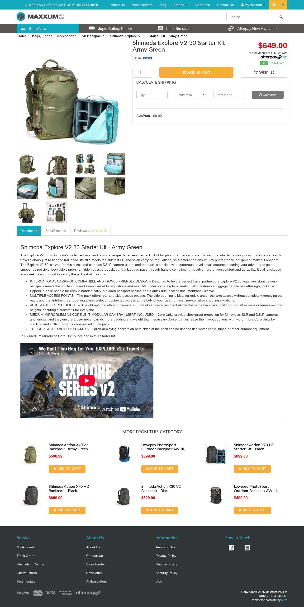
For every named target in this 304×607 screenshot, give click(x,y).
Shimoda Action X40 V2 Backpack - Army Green (68, 447)
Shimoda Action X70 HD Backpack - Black (69, 489)
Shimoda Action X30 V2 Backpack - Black (161, 489)
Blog (163, 5)
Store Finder (95, 564)
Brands (179, 5)
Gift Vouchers (27, 573)
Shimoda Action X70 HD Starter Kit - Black (254, 447)
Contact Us (225, 5)
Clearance (202, 5)
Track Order (26, 556)
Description (28, 231)
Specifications (55, 231)
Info (285, 57)
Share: (138, 58)
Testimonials (26, 581)
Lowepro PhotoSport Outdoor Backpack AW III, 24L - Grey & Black (256, 491)
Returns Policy (166, 564)
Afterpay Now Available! (257, 29)
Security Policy (166, 573)
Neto (284, 600)
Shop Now (37, 29)
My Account (25, 547)
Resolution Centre (30, 564)
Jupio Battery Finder (114, 29)
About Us (118, 5)
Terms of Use (166, 547)
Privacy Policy (166, 556)
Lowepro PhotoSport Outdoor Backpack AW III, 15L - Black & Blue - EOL (163, 449)
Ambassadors (142, 5)
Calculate (269, 95)
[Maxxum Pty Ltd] (40, 16)
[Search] (281, 17)
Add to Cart (198, 72)
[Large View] (27, 164)
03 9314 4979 (87, 5)
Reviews (81, 231)
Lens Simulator (178, 29)
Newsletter (94, 573)
